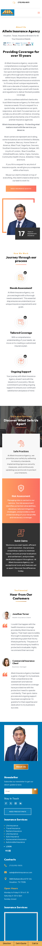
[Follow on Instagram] (15, 803)
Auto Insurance (12, 836)
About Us (21, 766)
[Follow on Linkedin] (20, 803)
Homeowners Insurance (16, 839)
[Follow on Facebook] (6, 803)
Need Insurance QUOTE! (21, 188)
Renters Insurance (14, 831)
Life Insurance (12, 825)
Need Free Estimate (17, 811)
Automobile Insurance (15, 842)
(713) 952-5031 (23, 2)
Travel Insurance (13, 828)
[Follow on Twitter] (10, 803)
